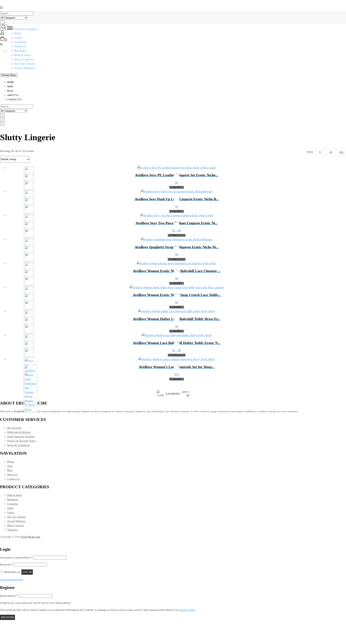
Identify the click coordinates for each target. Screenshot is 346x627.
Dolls (10, 508)
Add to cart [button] (176, 187)
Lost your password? (11, 579)
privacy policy (187, 609)
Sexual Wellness (24, 68)
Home (10, 82)
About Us (12, 95)
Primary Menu (8, 75)
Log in (27, 572)
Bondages (12, 499)
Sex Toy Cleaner (25, 63)
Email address (9, 595)
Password (6, 564)
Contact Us (14, 99)
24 (330, 152)
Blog (10, 91)
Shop (10, 86)
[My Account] (2, 34)
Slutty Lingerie (24, 59)
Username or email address (16, 557)
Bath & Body (22, 55)
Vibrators (12, 529)
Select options (176, 235)
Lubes (10, 512)
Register (7, 617)
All (341, 152)
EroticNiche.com (30, 536)
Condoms (12, 503)
